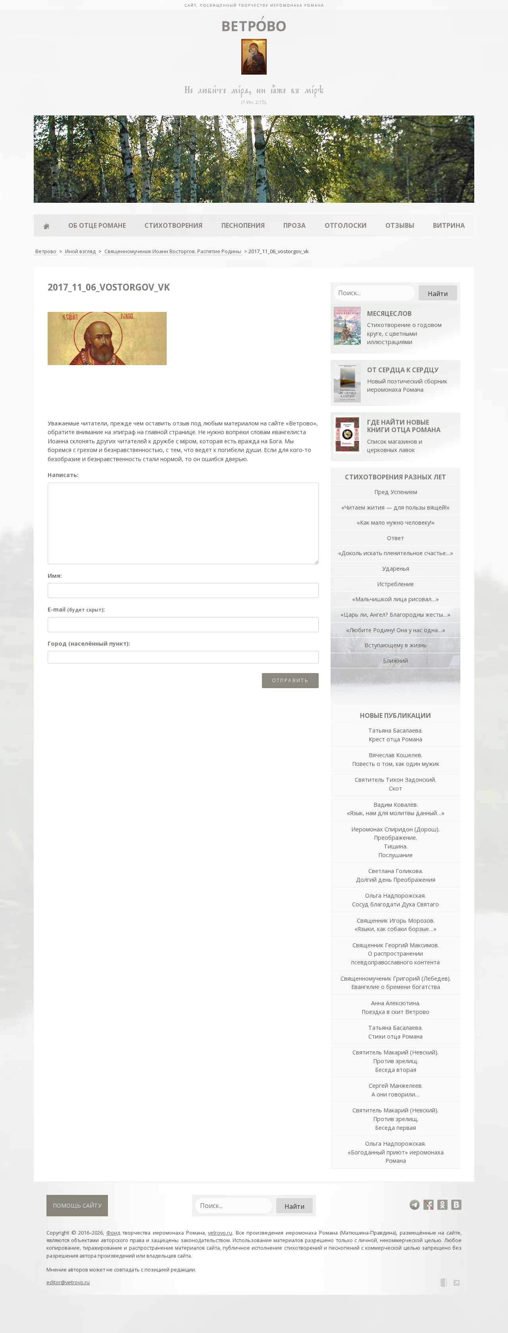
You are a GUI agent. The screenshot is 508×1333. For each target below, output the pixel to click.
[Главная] (46, 225)
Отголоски (346, 225)
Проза (294, 225)
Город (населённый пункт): (89, 643)
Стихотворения (173, 225)
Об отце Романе (97, 225)
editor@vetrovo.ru (68, 1282)
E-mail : (76, 609)
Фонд (113, 1232)
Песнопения (243, 225)
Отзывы (399, 225)
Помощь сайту (77, 1205)
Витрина (449, 225)
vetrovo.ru (220, 1232)
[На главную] (254, 5)
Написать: (63, 475)
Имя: (55, 575)
